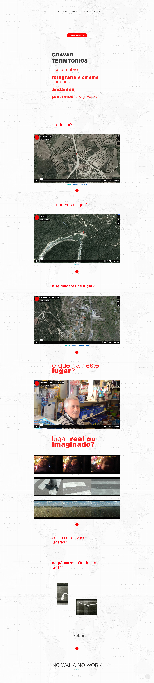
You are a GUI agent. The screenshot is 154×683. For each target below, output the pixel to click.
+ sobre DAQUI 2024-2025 (77, 35)
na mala (55, 12)
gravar (65, 12)
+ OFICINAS (86, 12)
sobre (44, 12)
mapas (97, 12)
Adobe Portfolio (80, 676)
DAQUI (75, 12)
